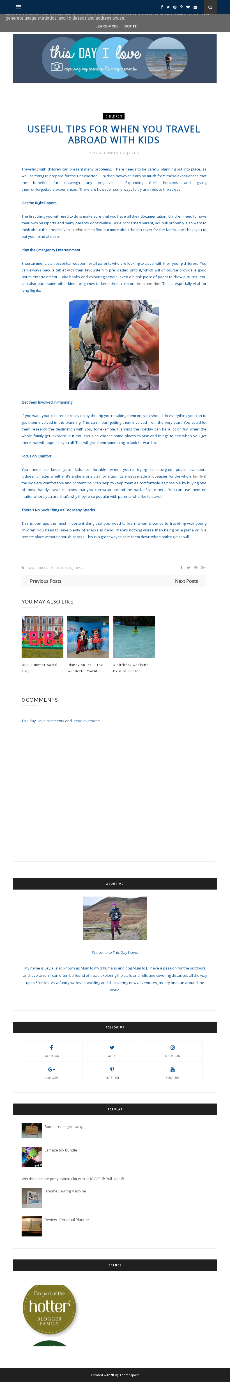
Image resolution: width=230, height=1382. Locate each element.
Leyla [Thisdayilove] (110, 153)
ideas (59, 568)
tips (68, 568)
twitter (112, 1056)
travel (80, 568)
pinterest (112, 1078)
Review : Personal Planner (67, 1219)
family (198, 476)
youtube (172, 1078)
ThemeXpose (129, 1375)
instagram (172, 1056)
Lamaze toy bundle (61, 1150)
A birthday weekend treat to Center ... (131, 667)
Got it (130, 26)
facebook (51, 1056)
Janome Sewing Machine (65, 1191)
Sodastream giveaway (64, 1126)
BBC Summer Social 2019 (40, 667)
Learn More (107, 26)
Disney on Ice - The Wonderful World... (85, 667)
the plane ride (148, 283)
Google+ (51, 1078)
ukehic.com (81, 229)
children (113, 116)
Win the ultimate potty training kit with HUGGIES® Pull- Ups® (73, 1178)
